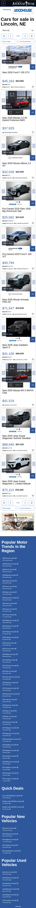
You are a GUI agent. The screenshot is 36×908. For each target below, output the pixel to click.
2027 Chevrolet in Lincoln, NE (11, 678)
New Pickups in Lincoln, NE (10, 835)
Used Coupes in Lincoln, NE (10, 901)
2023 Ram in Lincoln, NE (9, 712)
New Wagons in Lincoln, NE (10, 840)
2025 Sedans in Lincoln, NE (10, 757)
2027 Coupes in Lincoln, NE (10, 780)
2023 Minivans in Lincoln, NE (10, 763)
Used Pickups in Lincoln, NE (10, 879)
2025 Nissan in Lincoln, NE (10, 706)
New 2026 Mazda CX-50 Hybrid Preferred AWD (14, 119)
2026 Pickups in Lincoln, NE (10, 565)
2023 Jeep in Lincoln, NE (9, 700)
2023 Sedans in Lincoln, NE (10, 746)
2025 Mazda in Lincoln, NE (10, 683)
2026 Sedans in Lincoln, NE (10, 627)
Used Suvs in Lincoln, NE (9, 873)
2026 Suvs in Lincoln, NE (9, 559)
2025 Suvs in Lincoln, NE (9, 604)
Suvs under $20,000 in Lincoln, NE (12, 797)
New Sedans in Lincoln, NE (10, 846)
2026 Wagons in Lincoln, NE (10, 621)
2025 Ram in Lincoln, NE (9, 717)
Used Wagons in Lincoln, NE (10, 896)
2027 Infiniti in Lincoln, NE (9, 661)
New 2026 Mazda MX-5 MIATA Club (17, 391)
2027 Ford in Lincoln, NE (9, 616)
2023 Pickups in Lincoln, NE (10, 638)
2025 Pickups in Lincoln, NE (10, 666)
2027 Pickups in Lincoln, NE (10, 633)
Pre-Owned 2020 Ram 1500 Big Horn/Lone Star (16, 210)
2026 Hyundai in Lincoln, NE (10, 599)
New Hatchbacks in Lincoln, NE (11, 852)
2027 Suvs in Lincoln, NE (9, 587)
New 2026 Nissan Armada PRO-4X (15, 300)
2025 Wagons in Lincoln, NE (10, 751)
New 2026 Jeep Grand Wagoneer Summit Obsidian (16, 437)
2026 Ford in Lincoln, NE (9, 570)
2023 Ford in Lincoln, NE (9, 650)
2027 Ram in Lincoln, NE (9, 672)
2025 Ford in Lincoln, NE (9, 644)
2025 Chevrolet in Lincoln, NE (11, 695)
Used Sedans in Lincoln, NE (10, 884)
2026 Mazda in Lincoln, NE (10, 576)
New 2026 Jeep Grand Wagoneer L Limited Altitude (16, 482)
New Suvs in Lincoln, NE (9, 829)
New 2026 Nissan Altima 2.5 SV (16, 164)
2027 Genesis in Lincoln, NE (10, 689)
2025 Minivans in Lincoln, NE (10, 734)
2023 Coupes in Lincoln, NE (10, 774)
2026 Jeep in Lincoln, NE (9, 582)
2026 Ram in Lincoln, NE (9, 593)
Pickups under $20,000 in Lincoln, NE (13, 802)
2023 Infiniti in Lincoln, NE (9, 723)
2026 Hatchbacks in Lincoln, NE (11, 740)
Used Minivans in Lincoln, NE (10, 890)
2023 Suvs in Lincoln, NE (9, 610)
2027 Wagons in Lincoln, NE (10, 729)
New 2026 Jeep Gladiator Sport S (15, 346)
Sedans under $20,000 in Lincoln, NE (13, 808)
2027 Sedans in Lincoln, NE (10, 768)
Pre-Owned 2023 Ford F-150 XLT (16, 255)
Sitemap (18, 906)
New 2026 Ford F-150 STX (16, 72)
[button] (3, 55)
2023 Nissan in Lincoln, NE (10, 655)
